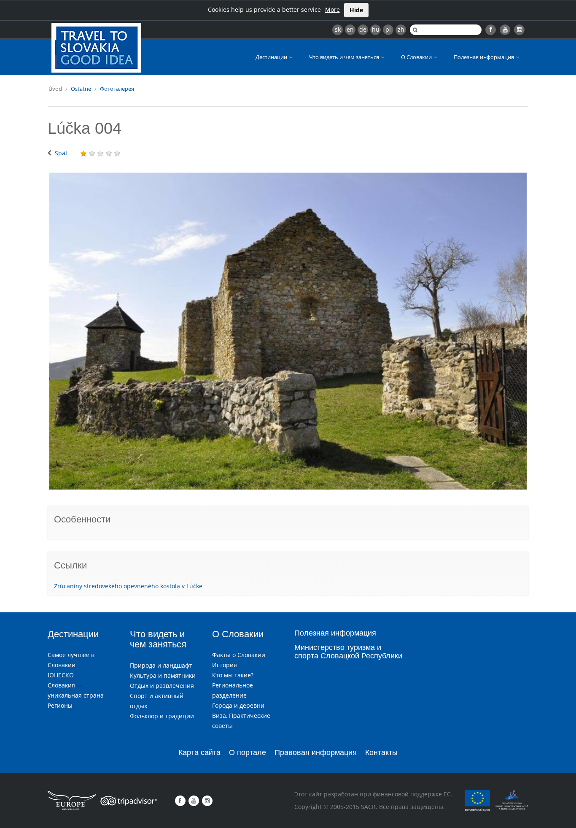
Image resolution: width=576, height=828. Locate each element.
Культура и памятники (163, 675)
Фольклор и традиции (162, 716)
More (332, 9)
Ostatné (81, 88)
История (224, 665)
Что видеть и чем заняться (344, 57)
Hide (356, 10)
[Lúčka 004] (288, 331)
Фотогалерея (117, 88)
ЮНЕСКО (61, 675)
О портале (247, 752)
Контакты (381, 752)
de (362, 29)
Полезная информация (484, 57)
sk (338, 29)
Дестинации (272, 57)
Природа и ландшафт (161, 665)
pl (388, 29)
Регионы (60, 705)
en (350, 29)
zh (401, 29)
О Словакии (417, 57)
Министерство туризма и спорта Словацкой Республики (348, 651)
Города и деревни (238, 705)
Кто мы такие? (232, 675)
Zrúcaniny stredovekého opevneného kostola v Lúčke (128, 586)
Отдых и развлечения (162, 686)
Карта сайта (199, 752)
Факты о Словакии (238, 655)
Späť (61, 153)
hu (376, 29)
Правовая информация (316, 752)
